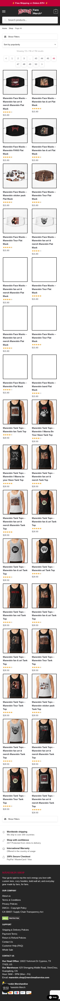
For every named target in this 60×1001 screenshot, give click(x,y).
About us (6, 896)
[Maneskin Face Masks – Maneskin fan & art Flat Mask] (44, 82)
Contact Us (7, 942)
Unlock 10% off (6, 988)
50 (36, 64)
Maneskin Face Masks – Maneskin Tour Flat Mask (44, 195)
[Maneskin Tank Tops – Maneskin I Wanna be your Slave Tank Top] (15, 457)
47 (18, 64)
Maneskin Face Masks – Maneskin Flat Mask (15, 384)
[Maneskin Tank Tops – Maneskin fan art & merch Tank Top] (44, 457)
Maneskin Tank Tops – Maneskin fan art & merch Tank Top (43, 476)
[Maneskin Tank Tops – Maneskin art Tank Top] (44, 550)
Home (4, 28)
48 (24, 64)
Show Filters (14, 37)
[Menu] (6, 11)
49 (30, 64)
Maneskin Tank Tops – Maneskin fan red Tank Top (14, 615)
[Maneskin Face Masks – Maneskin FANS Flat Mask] (15, 131)
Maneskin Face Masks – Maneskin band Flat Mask (44, 386)
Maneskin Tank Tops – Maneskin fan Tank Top (14, 430)
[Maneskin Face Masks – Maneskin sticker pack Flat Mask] (15, 176)
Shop (11, 28)
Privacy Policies (9, 904)
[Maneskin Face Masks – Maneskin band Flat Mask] (44, 367)
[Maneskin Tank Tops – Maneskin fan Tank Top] (15, 412)
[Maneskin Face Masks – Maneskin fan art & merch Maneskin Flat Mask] (15, 82)
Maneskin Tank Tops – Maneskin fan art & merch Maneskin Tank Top (14, 523)
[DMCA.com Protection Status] (30, 918)
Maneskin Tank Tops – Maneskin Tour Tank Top (43, 660)
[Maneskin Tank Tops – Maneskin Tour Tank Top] (44, 641)
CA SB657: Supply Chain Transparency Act (22, 912)
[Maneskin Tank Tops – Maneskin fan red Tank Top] (15, 596)
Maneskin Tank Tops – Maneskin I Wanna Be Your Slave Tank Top (43, 431)
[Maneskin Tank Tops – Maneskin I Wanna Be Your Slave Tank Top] (44, 412)
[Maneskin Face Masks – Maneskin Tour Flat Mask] (44, 176)
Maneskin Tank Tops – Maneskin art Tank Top (43, 569)
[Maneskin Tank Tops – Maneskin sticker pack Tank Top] (44, 686)
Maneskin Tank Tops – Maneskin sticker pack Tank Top (43, 705)
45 (48, 58)
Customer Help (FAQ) (12, 945)
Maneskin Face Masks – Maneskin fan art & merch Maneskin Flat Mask (15, 103)
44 (42, 58)
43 (36, 58)
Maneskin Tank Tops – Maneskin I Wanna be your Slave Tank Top (14, 476)
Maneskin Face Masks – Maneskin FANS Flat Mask (15, 150)
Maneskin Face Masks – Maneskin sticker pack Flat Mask (15, 195)
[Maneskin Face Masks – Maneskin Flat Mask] (15, 367)
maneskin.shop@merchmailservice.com (29, 977)
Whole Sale (7, 950)
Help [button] (55, 997)
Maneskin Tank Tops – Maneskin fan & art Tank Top (44, 521)
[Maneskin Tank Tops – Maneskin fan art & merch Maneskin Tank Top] (15, 502)
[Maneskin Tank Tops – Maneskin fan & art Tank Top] (44, 502)
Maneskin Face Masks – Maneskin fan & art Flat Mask (44, 102)
